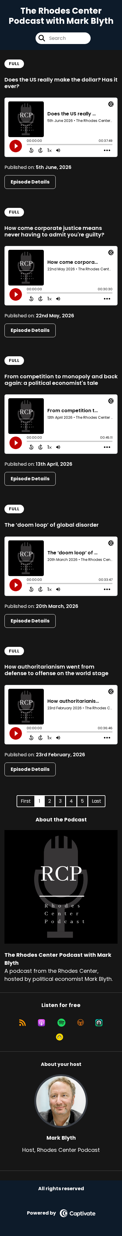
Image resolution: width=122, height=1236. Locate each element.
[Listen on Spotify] (61, 1023)
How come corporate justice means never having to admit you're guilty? (54, 231)
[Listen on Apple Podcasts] (41, 1023)
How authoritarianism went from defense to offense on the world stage (56, 670)
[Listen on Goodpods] (59, 1037)
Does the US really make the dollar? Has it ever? (61, 83)
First (26, 801)
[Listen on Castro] (99, 1023)
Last (96, 801)
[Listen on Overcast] (80, 1023)
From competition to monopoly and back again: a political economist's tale (61, 380)
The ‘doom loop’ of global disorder (51, 524)
